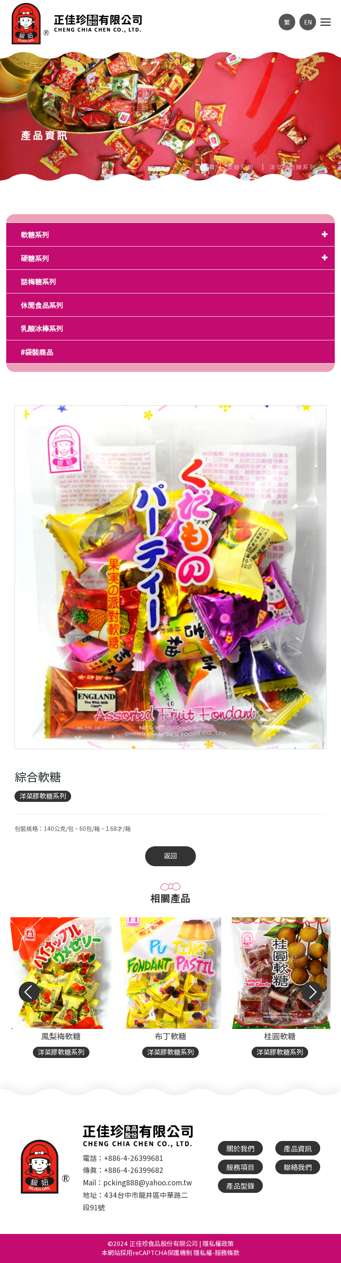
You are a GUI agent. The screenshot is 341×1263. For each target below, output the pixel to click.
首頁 (208, 167)
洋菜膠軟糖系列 (43, 796)
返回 (170, 855)
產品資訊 (298, 1148)
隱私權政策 (218, 1243)
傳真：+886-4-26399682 (123, 1170)
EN (308, 22)
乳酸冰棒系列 (42, 328)
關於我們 (240, 1148)
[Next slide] (311, 992)
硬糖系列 (35, 258)
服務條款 (227, 1252)
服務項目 (240, 1167)
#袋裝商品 (37, 352)
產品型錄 (240, 1185)
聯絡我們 (298, 1167)
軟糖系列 (35, 234)
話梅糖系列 (38, 281)
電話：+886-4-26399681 (123, 1158)
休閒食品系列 (42, 305)
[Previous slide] (29, 992)
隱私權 (202, 1252)
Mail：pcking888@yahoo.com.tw (137, 1182)
